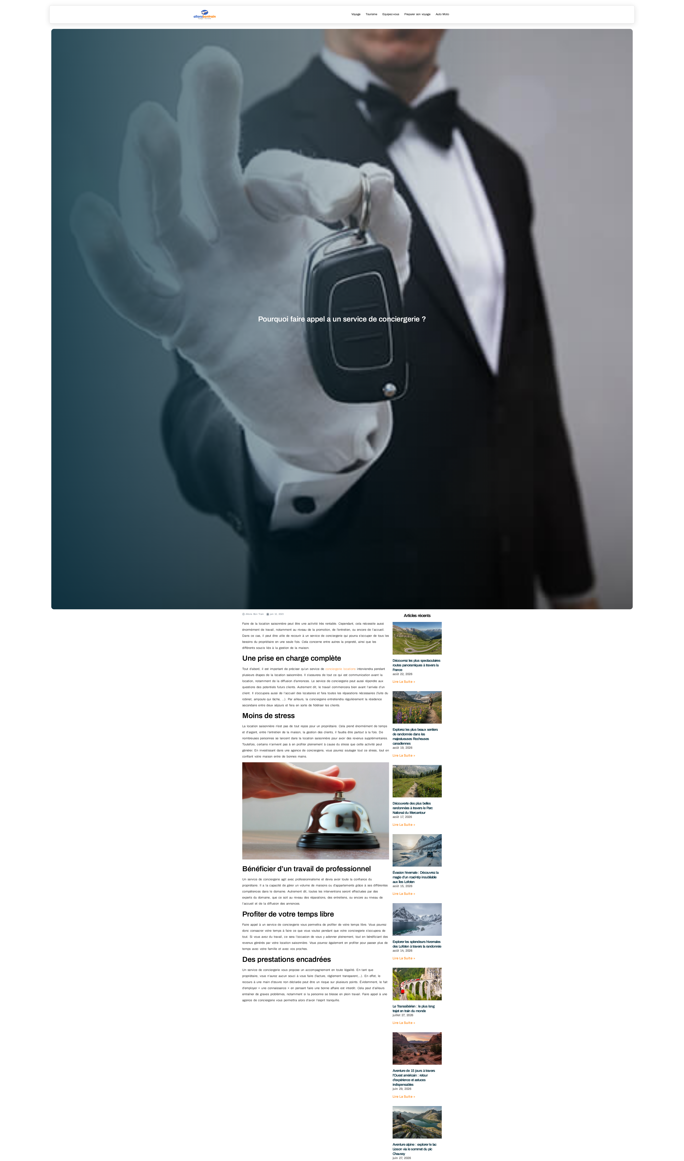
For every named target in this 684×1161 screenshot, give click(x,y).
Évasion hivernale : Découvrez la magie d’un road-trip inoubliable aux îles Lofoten (415, 877)
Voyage (356, 14)
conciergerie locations (340, 669)
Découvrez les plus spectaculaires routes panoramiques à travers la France (416, 665)
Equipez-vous (390, 14)
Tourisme (371, 14)
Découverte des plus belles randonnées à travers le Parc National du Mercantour (413, 808)
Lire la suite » (404, 681)
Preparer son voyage (417, 14)
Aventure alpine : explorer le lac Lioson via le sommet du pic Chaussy (414, 1149)
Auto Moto (442, 14)
